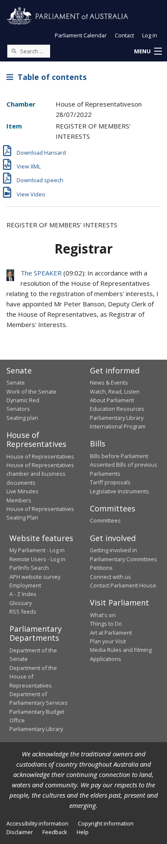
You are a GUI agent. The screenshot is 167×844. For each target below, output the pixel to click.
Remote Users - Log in (37, 559)
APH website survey (34, 577)
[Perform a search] (13, 50)
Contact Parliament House (123, 585)
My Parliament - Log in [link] (37, 550)
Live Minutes (22, 491)
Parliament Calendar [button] (81, 35)
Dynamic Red (22, 400)
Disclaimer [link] (19, 832)
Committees (105, 520)
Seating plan (22, 418)
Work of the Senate (31, 391)
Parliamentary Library (116, 418)
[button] (147, 51)
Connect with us (110, 577)
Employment (25, 585)
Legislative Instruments (119, 491)
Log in (149, 35)
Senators (18, 409)
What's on (103, 615)
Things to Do (106, 623)
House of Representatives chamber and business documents (40, 473)
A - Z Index (22, 594)
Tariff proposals (110, 482)
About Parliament (112, 400)
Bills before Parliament (119, 456)
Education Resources (117, 409)
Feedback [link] (54, 832)
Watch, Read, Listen (115, 391)
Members (18, 500)
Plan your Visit (108, 641)
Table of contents (49, 77)
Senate (15, 382)
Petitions (101, 568)
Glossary (20, 603)
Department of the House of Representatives (33, 676)
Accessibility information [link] (37, 823)
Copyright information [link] (106, 823)
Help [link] (83, 832)
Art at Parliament (111, 632)
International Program (118, 426)
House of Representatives (40, 456)
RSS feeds (22, 611)
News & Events (109, 382)
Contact (124, 35)
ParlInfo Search (29, 568)
